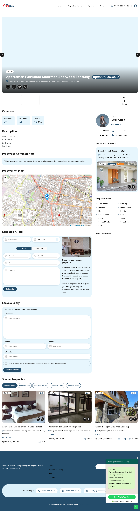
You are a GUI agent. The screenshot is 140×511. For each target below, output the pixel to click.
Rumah (101, 218)
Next (138, 55)
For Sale (10, 72)
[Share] (25, 87)
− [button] (5, 180)
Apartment (103, 204)
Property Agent (73, 386)
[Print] (19, 87)
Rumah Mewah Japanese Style (112, 151)
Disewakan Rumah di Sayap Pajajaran (64, 427)
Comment (9, 313)
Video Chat (39, 248)
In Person (24, 248)
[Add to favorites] (8, 87)
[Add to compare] (14, 87)
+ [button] (5, 177)
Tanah (122, 218)
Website (8, 352)
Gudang (101, 207)
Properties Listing (75, 6)
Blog (50, 473)
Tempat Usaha (104, 222)
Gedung (123, 204)
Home (59, 6)
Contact (103, 6)
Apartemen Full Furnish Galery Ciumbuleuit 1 (22, 427)
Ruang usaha (103, 215)
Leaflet (72, 225)
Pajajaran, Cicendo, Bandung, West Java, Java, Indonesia (70, 431)
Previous (2, 55)
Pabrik (123, 211)
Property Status (58, 386)
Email (51, 341)
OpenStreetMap (80, 225)
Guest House (125, 207)
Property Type (24, 386)
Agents (91, 6)
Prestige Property (84, 504)
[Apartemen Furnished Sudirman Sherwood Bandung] (47, 197)
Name (7, 341)
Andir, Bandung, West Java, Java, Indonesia (111, 431)
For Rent (7, 393)
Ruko (122, 215)
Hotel (100, 211)
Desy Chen (118, 119)
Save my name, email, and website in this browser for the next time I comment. (38, 363)
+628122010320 (121, 131)
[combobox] (46, 239)
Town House (125, 222)
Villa (100, 226)
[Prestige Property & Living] (8, 6)
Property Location (40, 386)
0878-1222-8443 (121, 6)
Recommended (9, 386)
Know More (116, 124)
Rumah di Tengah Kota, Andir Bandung (112, 427)
